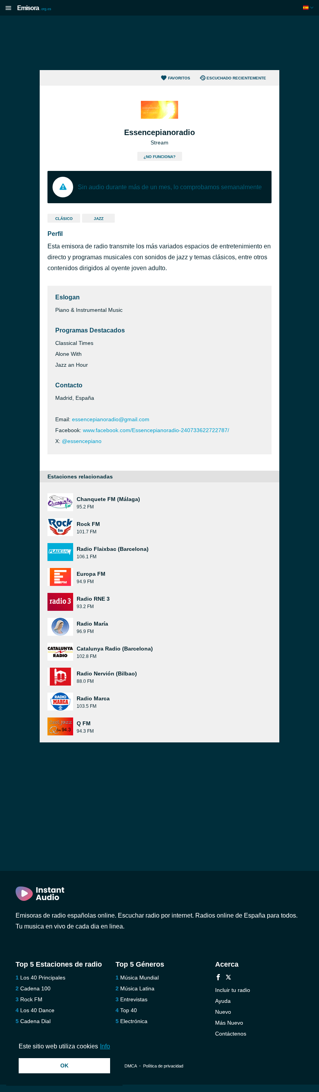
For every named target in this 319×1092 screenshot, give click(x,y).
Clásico (64, 218)
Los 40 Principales (42, 977)
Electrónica (133, 1021)
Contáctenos (230, 1033)
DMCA (130, 1066)
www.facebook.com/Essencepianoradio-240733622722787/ (156, 430)
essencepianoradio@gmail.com (110, 419)
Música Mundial (139, 977)
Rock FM (31, 999)
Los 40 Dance (37, 1010)
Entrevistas (133, 999)
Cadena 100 (35, 988)
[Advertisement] (159, 42)
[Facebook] (218, 978)
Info (105, 1046)
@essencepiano (82, 441)
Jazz (98, 218)
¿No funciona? (159, 157)
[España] (309, 7)
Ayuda (223, 1001)
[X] (228, 978)
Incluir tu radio (232, 990)
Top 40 (128, 1010)
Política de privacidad (163, 1066)
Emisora (34, 8)
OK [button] (64, 1065)
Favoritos (179, 78)
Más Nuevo (229, 1023)
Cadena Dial (35, 1021)
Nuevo (223, 1012)
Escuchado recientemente (236, 78)
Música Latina (137, 988)
